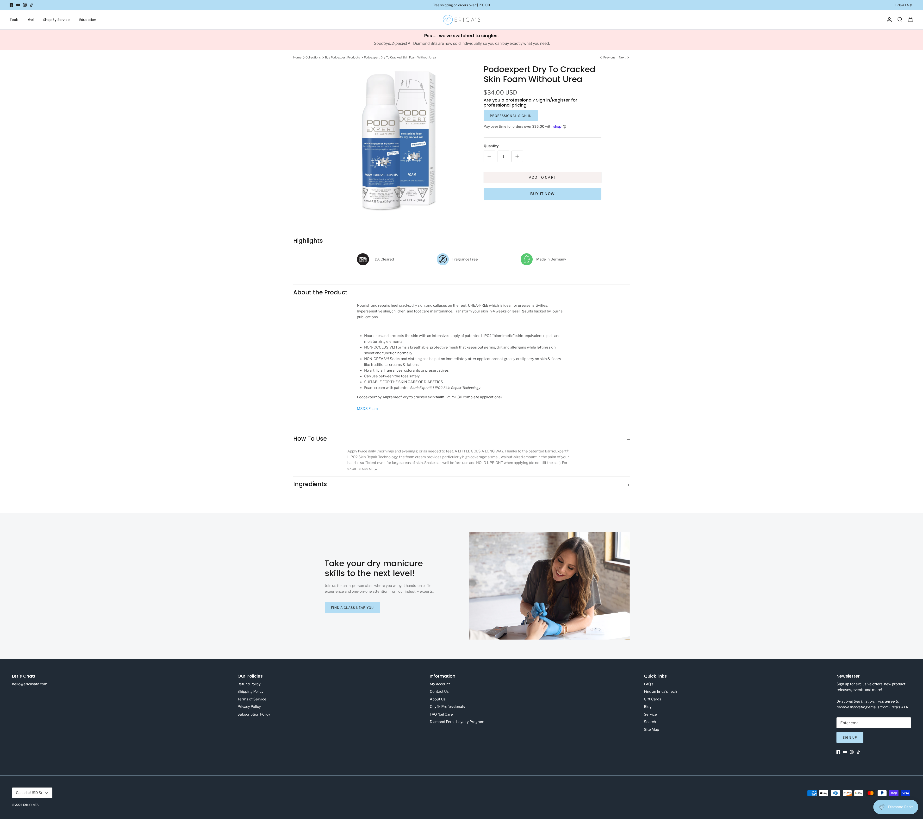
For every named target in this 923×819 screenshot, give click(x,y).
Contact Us (439, 691)
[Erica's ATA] (461, 20)
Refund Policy (249, 684)
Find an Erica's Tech (660, 691)
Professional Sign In (511, 116)
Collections (313, 57)
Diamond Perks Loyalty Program (457, 722)
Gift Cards (652, 699)
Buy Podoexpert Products (342, 57)
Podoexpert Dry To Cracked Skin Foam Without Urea (400, 57)
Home (297, 57)
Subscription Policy (253, 714)
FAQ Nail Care (441, 714)
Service (650, 714)
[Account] (888, 20)
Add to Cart (542, 177)
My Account (440, 684)
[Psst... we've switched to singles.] (461, 40)
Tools (14, 19)
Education (87, 19)
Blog (648, 707)
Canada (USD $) (29, 793)
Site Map (651, 729)
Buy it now (542, 194)
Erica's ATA (31, 804)
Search (650, 722)
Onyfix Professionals (447, 707)
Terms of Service (251, 699)
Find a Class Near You (352, 607)
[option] (397, 140)
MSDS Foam (367, 408)
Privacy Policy (249, 707)
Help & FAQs (903, 5)
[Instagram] (25, 5)
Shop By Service (56, 19)
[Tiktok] (31, 5)
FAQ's (649, 684)
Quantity (491, 146)
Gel (31, 19)
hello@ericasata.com (29, 684)
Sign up (850, 737)
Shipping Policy (250, 691)
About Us (438, 699)
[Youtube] (18, 5)
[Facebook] (11, 5)
